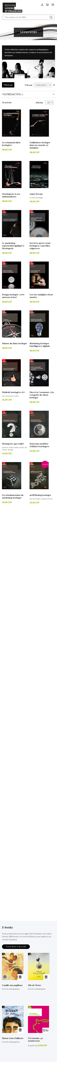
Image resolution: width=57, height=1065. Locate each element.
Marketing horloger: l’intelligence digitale (40, 344)
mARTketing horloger (40, 495)
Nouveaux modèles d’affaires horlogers (39, 445)
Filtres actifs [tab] (11, 94)
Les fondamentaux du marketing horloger (12, 496)
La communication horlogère (11, 144)
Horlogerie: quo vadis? (13, 443)
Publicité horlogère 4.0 (13, 392)
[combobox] (28, 17)
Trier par (28, 85)
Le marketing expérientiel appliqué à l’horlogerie (13, 246)
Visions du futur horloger (14, 343)
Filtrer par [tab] (8, 85)
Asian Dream (36, 194)
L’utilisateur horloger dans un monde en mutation (40, 145)
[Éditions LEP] (12, 11)
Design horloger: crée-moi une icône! (13, 296)
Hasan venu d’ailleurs (12, 1038)
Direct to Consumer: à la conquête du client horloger (42, 395)
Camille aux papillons (12, 985)
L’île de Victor (34, 985)
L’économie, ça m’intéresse (35, 1039)
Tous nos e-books (15, 946)
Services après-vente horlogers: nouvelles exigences (40, 246)
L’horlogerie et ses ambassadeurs (11, 195)
